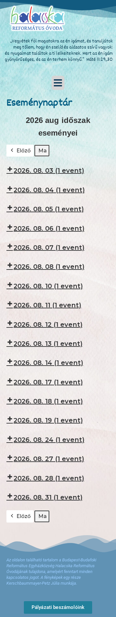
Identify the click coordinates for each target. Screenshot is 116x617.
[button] (58, 83)
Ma (42, 151)
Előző (23, 151)
